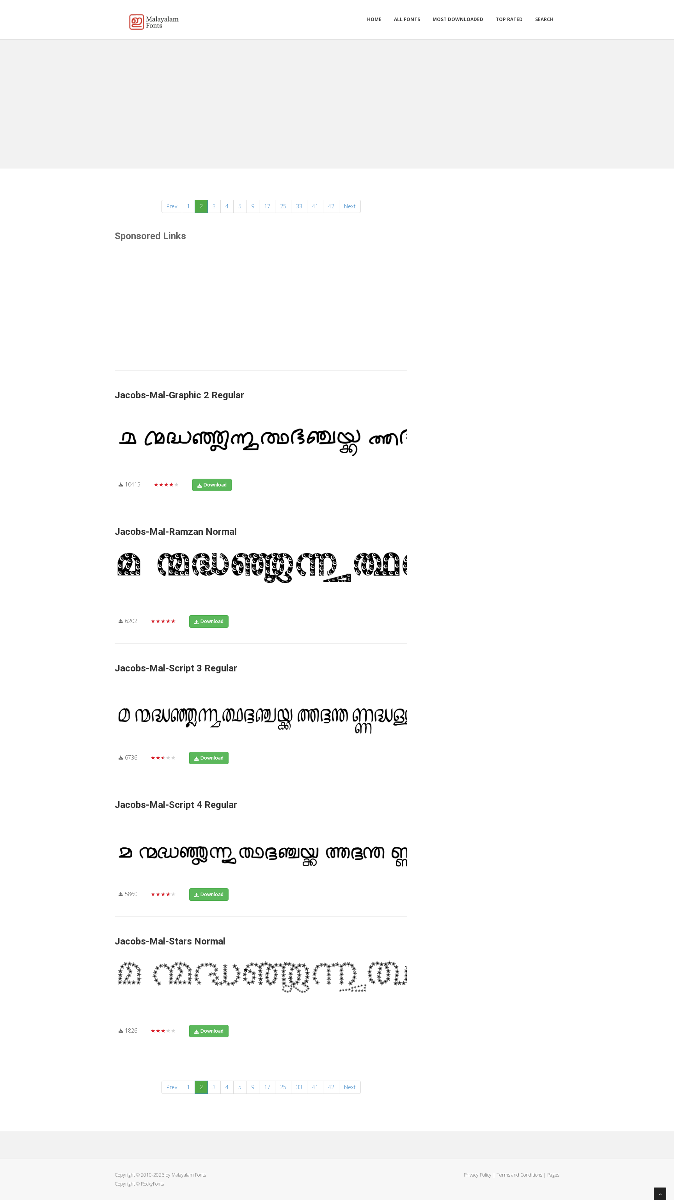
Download (215, 484)
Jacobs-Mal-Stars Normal (170, 941)
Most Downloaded (458, 19)
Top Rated (509, 19)
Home (374, 19)
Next (350, 206)
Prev (172, 206)
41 (315, 206)
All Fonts (407, 19)
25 (283, 206)
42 (331, 206)
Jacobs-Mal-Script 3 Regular (176, 668)
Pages (553, 1175)
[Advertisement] (337, 102)
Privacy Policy (477, 1175)
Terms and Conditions (519, 1175)
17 (267, 206)
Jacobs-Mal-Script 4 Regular (176, 804)
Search (544, 19)
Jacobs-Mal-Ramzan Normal (176, 531)
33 (299, 206)
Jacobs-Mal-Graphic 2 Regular (179, 395)
